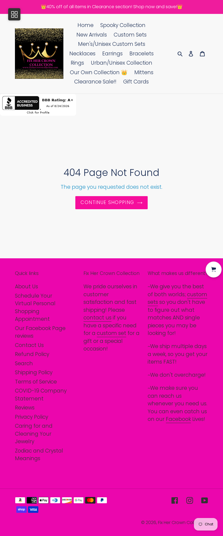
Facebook (178, 419)
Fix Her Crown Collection (183, 522)
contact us (97, 317)
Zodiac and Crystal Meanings (39, 454)
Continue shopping (107, 202)
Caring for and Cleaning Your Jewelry (33, 433)
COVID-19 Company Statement (41, 394)
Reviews (25, 407)
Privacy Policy (31, 417)
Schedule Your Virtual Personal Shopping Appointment (35, 307)
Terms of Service (36, 381)
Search (24, 363)
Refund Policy (32, 354)
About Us (26, 286)
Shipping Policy (33, 372)
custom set (111, 333)
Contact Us (29, 345)
